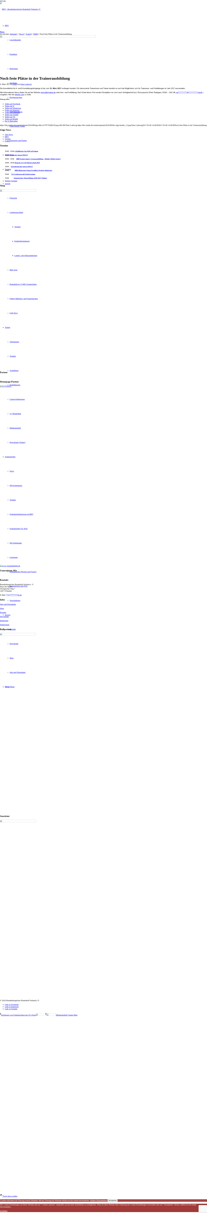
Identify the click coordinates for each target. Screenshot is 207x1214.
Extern (7, 141)
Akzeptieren (112, 1200)
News (2, 32)
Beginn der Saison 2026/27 (19, 155)
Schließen (3, 1211)
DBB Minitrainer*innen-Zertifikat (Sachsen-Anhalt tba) (33, 170)
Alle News (9, 135)
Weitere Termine (11, 181)
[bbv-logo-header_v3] (20, 9)
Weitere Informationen (98, 1200)
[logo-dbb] (48, 37)
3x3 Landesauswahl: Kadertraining (23, 174)
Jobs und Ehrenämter (8, 604)
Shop (2, 608)
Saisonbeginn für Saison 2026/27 (22, 166)
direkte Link (19, 95)
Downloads (4, 617)
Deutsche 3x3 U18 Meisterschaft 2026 (27, 163)
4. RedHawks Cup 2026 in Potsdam (26, 151)
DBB (15, 84)
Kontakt (3, 612)
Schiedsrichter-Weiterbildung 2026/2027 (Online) (30, 178)
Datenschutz (4, 625)
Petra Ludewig (26, 84)
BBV (7, 137)
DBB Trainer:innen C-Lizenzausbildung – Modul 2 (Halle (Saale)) (38, 159)
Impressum (4, 621)
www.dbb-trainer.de (48, 92)
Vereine (8, 139)
